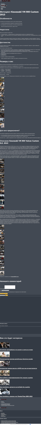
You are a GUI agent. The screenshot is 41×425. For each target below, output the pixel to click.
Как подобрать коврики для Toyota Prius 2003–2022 (16, 396)
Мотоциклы (3, 3)
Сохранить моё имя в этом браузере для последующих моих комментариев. (13, 291)
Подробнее (28, 424)
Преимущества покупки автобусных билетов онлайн (16, 359)
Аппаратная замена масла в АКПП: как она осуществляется (18, 368)
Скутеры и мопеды (3, 414)
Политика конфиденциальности (5, 403)
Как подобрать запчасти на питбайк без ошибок (15, 387)
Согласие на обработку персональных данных (7, 405)
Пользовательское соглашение (5, 404)
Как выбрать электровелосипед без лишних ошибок (16, 377)
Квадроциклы (3, 413)
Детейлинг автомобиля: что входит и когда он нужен (16, 349)
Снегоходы (2, 415)
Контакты (2, 401)
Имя (0, 290)
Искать (6, 295)
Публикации (3, 402)
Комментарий (2, 288)
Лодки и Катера (3, 7)
